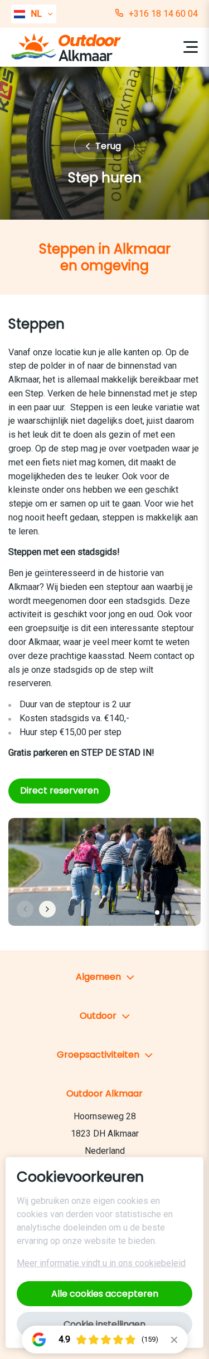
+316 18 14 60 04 (163, 13)
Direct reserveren (59, 790)
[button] (157, 912)
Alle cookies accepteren (104, 1293)
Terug (109, 146)
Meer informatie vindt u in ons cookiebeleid (101, 1263)
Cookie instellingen (104, 1324)
